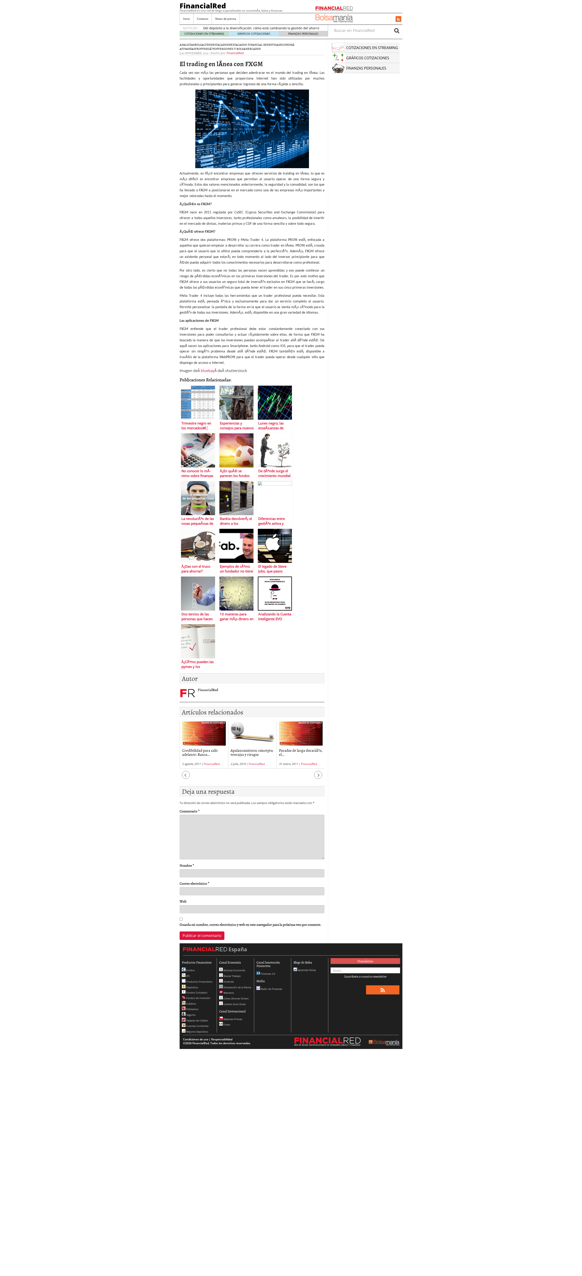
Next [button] (318, 777)
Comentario (190, 811)
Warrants (228, 992)
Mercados (253, 48)
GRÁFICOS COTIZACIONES (253, 34)
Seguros (191, 1014)
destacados (220, 44)
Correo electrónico (194, 883)
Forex (226, 1024)
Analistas (187, 44)
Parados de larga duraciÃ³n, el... (252, 752)
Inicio (186, 19)
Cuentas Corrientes (197, 1026)
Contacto (202, 19)
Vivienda (228, 981)
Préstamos (192, 1009)
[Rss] (398, 19)
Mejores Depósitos (197, 1031)
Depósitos (192, 987)
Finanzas (188, 48)
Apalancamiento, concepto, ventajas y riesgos (203, 752)
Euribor (190, 970)
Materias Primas (232, 1019)
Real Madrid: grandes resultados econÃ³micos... (299, 752)
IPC (188, 976)
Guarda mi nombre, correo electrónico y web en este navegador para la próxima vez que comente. (250, 924)
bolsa (199, 44)
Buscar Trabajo (232, 976)
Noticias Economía (234, 970)
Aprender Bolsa (306, 970)
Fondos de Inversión (198, 998)
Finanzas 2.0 (267, 973)
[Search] (396, 30)
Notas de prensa (225, 19)
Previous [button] (186, 777)
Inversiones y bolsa (230, 48)
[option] (204, 745)
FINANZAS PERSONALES (303, 34)
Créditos (191, 1003)
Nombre (187, 865)
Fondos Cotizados (196, 992)
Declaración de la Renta (237, 987)
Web (183, 901)
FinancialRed (203, 5)
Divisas (274, 44)
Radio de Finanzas (271, 989)
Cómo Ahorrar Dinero (236, 998)
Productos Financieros (199, 981)
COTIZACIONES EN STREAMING (204, 34)
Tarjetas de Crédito (197, 1020)
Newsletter (365, 961)
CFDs (207, 44)
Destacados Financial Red (249, 44)
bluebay (207, 370)
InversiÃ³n (206, 48)
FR (196, 48)
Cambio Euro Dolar (234, 1004)
